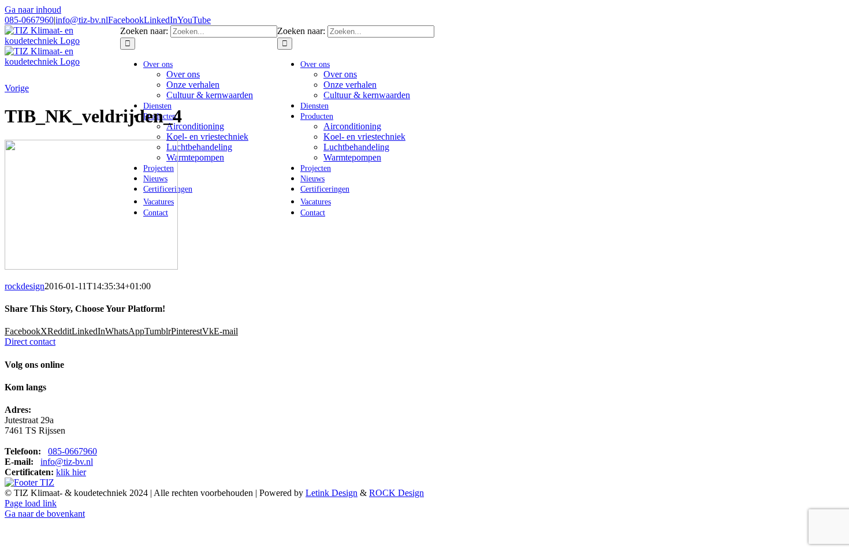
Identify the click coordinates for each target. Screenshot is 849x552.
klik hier (71, 472)
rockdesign (24, 286)
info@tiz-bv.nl (81, 20)
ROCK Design (396, 493)
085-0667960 (29, 20)
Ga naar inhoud (33, 9)
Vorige (17, 88)
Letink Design (332, 493)
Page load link (31, 503)
